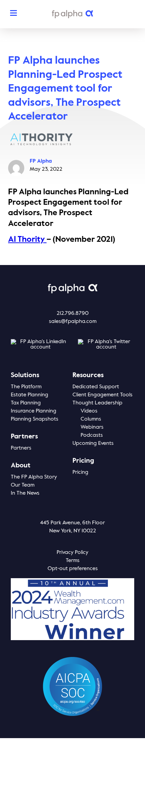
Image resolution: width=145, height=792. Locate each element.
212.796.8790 (73, 313)
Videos (89, 411)
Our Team (22, 485)
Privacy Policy (72, 552)
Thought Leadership (97, 403)
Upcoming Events (93, 443)
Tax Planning (26, 403)
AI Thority (27, 239)
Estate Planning (29, 395)
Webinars (92, 427)
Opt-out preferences (73, 568)
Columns (91, 419)
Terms (73, 560)
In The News (25, 493)
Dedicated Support (95, 387)
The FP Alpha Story (34, 477)
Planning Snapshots (34, 419)
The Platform (26, 387)
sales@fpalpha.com (72, 321)
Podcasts (92, 435)
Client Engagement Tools (102, 395)
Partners (21, 448)
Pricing (80, 472)
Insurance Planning (33, 411)
